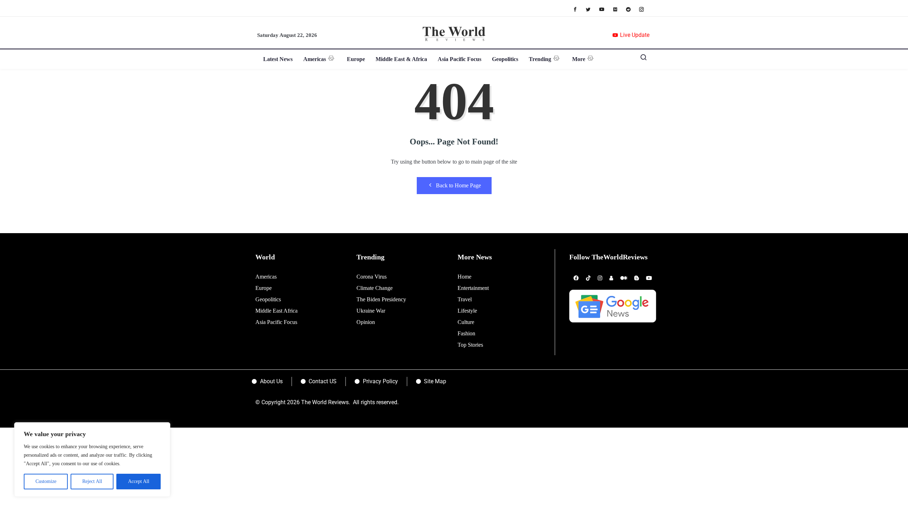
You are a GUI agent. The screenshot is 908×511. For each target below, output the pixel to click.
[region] (92, 459)
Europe (356, 59)
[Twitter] (592, 9)
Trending (540, 59)
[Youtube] (605, 9)
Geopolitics (505, 59)
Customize (45, 481)
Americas (314, 59)
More (578, 59)
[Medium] (619, 9)
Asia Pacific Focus (459, 59)
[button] (641, 59)
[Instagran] (645, 9)
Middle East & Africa (401, 59)
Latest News (278, 59)
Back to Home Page (458, 185)
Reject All (92, 481)
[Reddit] (632, 9)
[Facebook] (579, 9)
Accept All (138, 481)
